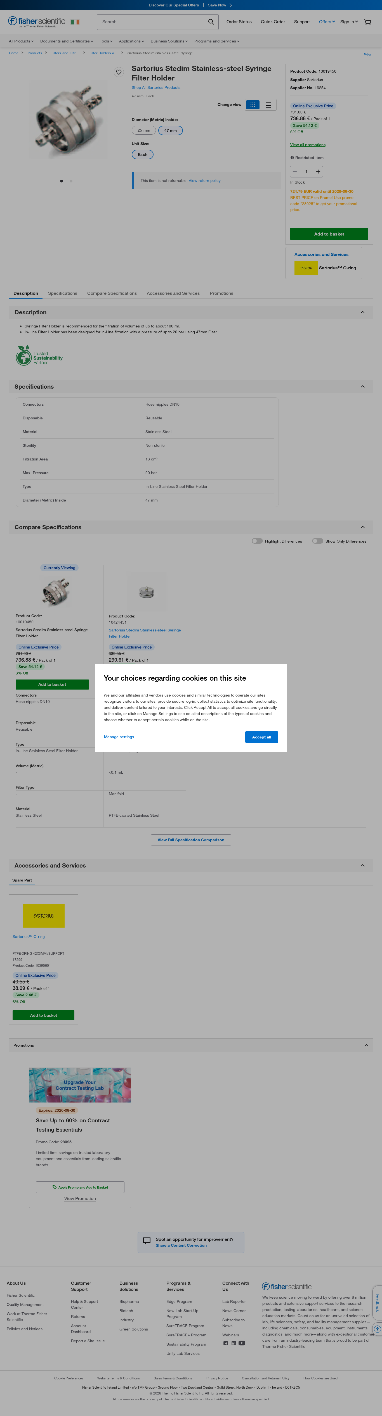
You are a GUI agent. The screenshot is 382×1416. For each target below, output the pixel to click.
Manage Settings (119, 736)
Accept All (261, 737)
